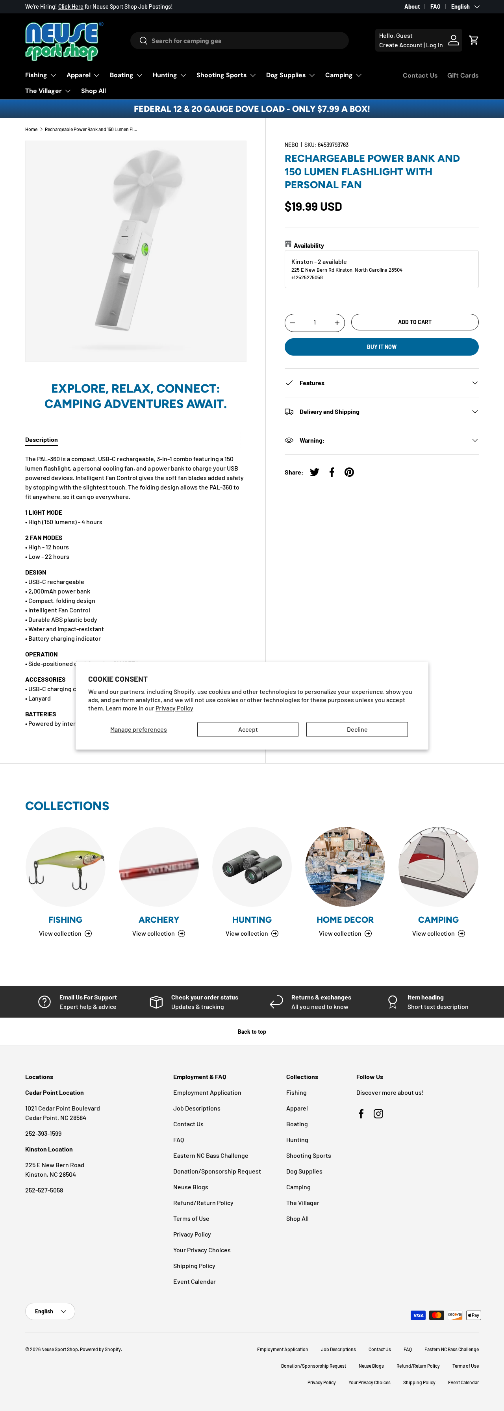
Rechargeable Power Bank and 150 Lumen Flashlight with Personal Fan (92, 129)
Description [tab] (41, 439)
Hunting (165, 75)
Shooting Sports (221, 75)
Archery (159, 919)
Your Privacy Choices (202, 1249)
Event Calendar (194, 1281)
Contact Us (420, 75)
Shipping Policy (194, 1265)
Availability (309, 244)
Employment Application (207, 1092)
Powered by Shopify (100, 1349)
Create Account (400, 44)
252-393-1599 (43, 1133)
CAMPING (438, 919)
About (412, 6)
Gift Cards (463, 75)
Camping (339, 75)
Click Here (70, 6)
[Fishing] (66, 867)
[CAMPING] (438, 867)
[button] (474, 40)
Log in (434, 44)
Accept (248, 729)
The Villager (43, 91)
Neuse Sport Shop (59, 1349)
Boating (121, 75)
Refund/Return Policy (203, 1202)
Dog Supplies (286, 75)
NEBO (291, 144)
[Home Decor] (345, 867)
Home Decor (345, 919)
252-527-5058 (44, 1190)
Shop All (93, 91)
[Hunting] (252, 867)
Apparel (79, 75)
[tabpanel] (135, 591)
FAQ (435, 6)
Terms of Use (191, 1218)
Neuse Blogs (190, 1186)
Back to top (252, 1031)
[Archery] (159, 867)
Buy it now (382, 346)
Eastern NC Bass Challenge (210, 1155)
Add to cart (415, 321)
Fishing (36, 75)
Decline (357, 729)
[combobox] (239, 40)
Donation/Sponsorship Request (217, 1171)
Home (31, 129)
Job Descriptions (196, 1108)
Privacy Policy (174, 708)
